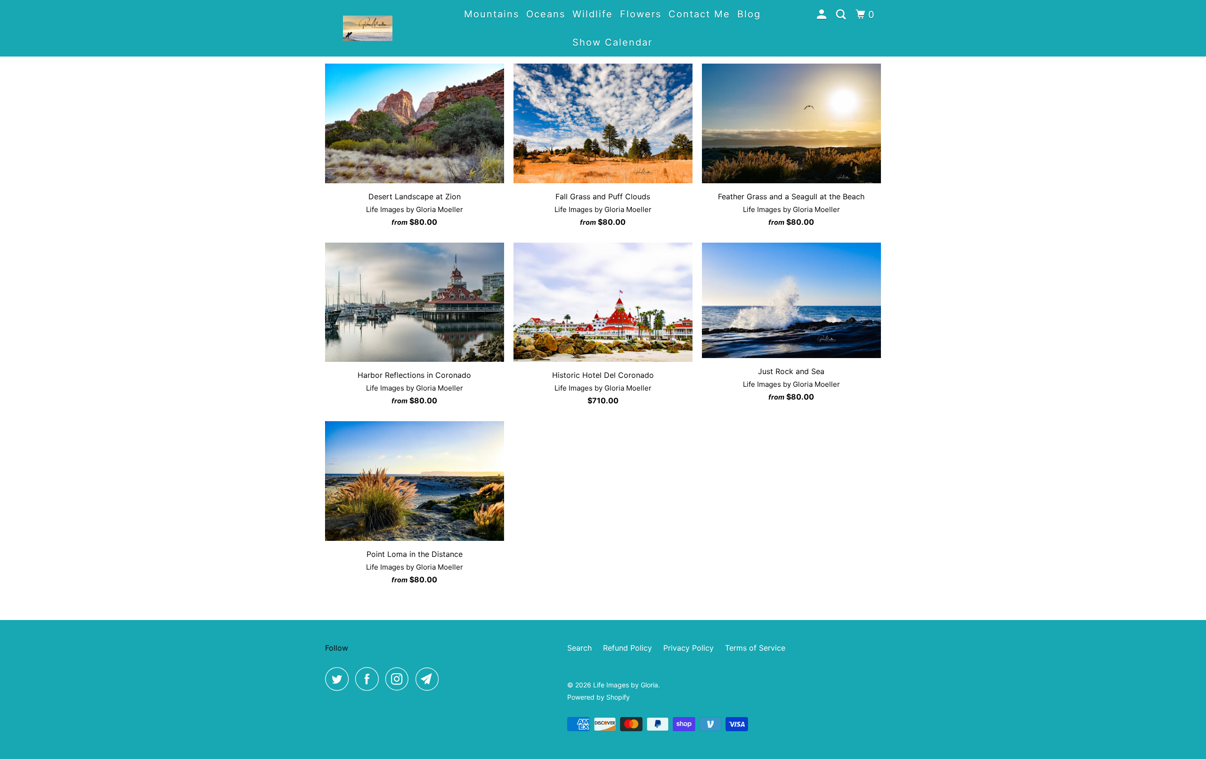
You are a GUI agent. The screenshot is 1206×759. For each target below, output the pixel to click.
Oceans (545, 14)
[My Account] (823, 14)
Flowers (640, 14)
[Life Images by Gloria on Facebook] (369, 679)
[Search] (842, 14)
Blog (749, 14)
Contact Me (699, 14)
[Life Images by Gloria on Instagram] (399, 679)
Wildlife (592, 14)
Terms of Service (755, 648)
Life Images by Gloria (625, 685)
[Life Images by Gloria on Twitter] (339, 679)
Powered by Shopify (598, 697)
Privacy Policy (688, 648)
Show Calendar (612, 42)
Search (579, 648)
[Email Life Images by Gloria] (430, 679)
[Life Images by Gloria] (367, 28)
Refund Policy (627, 648)
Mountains (491, 14)
